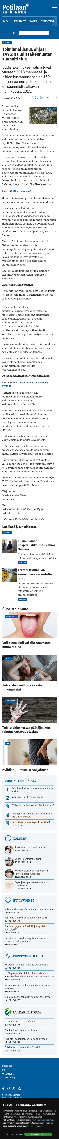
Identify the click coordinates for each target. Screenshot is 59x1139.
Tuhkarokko (11, 701)
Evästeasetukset (15, 1134)
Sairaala (7, 43)
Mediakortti (7, 1065)
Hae (13, 33)
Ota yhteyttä (8, 1073)
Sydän (6, 21)
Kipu (7, 743)
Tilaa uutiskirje (9, 1077)
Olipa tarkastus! (22, 191)
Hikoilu (9, 658)
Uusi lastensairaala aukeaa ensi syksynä (25, 384)
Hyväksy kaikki (38, 1134)
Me (3, 1069)
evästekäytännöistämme (43, 1120)
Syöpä (33, 21)
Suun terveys (11, 616)
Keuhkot (20, 21)
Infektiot (47, 21)
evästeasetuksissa (35, 1126)
